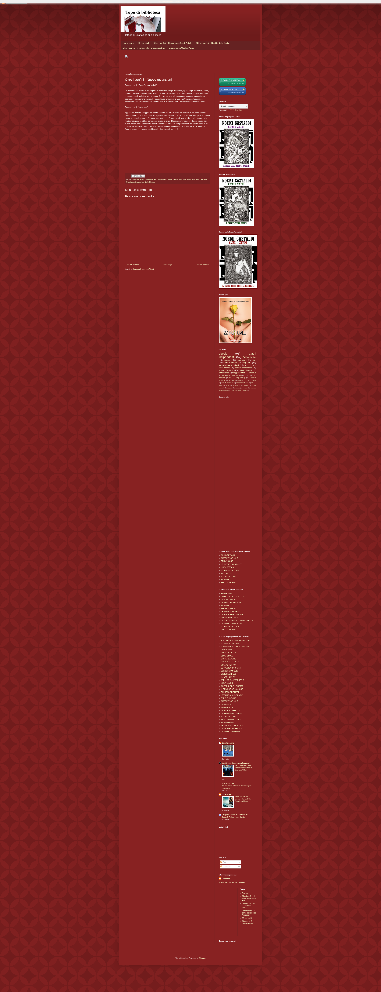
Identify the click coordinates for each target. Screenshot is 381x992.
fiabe (246, 385)
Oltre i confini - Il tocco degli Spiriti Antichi (172, 43)
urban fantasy (246, 370)
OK (224, 2)
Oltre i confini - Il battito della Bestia (212, 43)
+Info (218, 2)
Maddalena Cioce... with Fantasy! (236, 763)
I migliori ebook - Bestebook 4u (235, 815)
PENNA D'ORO (227, 561)
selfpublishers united (229, 365)
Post (224, 862)
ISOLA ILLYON (227, 683)
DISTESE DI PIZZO (228, 674)
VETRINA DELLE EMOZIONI (232, 726)
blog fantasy (240, 378)
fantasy (227, 360)
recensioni (140, 182)
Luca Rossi (226, 794)
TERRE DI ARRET (228, 609)
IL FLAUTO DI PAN (228, 677)
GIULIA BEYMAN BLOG (230, 732)
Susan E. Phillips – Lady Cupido (233, 817)
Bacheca (245, 893)
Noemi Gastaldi (201, 179)
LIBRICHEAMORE (228, 659)
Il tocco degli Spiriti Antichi (182, 179)
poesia (245, 388)
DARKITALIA (226, 704)
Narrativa (252, 373)
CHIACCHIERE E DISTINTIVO (233, 596)
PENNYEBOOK (227, 707)
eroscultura (236, 385)
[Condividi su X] (137, 176)
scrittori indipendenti (243, 368)
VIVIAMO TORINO (228, 665)
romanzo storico (242, 383)
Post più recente (132, 265)
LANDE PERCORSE (229, 618)
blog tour (246, 362)
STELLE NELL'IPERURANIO (232, 680)
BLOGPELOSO (227, 656)
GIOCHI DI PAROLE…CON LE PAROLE (237, 621)
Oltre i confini (131, 182)
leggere (229, 388)
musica (237, 388)
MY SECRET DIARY (229, 576)
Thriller (231, 380)
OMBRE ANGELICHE (229, 558)
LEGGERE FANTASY (229, 671)
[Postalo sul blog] (135, 176)
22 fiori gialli (143, 43)
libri (193, 179)
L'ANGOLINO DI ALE (229, 599)
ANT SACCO (226, 573)
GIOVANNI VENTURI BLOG (232, 713)
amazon (136, 179)
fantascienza (224, 373)
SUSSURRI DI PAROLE (230, 710)
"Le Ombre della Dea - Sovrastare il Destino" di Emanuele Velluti (243, 768)
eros (227, 385)
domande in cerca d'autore (232, 375)
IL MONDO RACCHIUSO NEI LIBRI (235, 647)
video (245, 390)
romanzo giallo (236, 390)
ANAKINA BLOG (227, 722)
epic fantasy (251, 380)
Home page (128, 43)
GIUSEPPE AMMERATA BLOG (233, 729)
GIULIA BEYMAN (228, 555)
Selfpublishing (150, 182)
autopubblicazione (146, 179)
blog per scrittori (238, 373)
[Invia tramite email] (132, 176)
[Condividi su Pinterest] (143, 176)
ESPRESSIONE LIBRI (230, 692)
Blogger (202, 958)
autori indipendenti (160, 179)
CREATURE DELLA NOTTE (232, 615)
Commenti (226, 867)
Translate (238, 110)
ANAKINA (225, 579)
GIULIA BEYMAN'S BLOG (231, 624)
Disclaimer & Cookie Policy (181, 48)
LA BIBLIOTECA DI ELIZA (231, 602)
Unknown (226, 879)
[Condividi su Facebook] (140, 176)
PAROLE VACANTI (228, 582)
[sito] (232, 95)
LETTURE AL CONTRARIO (232, 695)
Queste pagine (228, 743)
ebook (170, 179)
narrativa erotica (227, 383)
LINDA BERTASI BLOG (230, 662)
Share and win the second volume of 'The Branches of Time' (243, 799)
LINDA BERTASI (227, 567)
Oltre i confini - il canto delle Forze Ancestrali (144, 48)
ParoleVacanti (228, 784)
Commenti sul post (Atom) (143, 269)
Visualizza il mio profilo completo (232, 882)
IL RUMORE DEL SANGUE (232, 689)
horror (247, 375)
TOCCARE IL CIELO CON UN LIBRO (236, 641)
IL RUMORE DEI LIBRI (230, 570)
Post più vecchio (202, 265)
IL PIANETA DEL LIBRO (230, 644)
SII (230, 378)
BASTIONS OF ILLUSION (231, 719)
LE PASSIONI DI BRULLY (231, 564)
